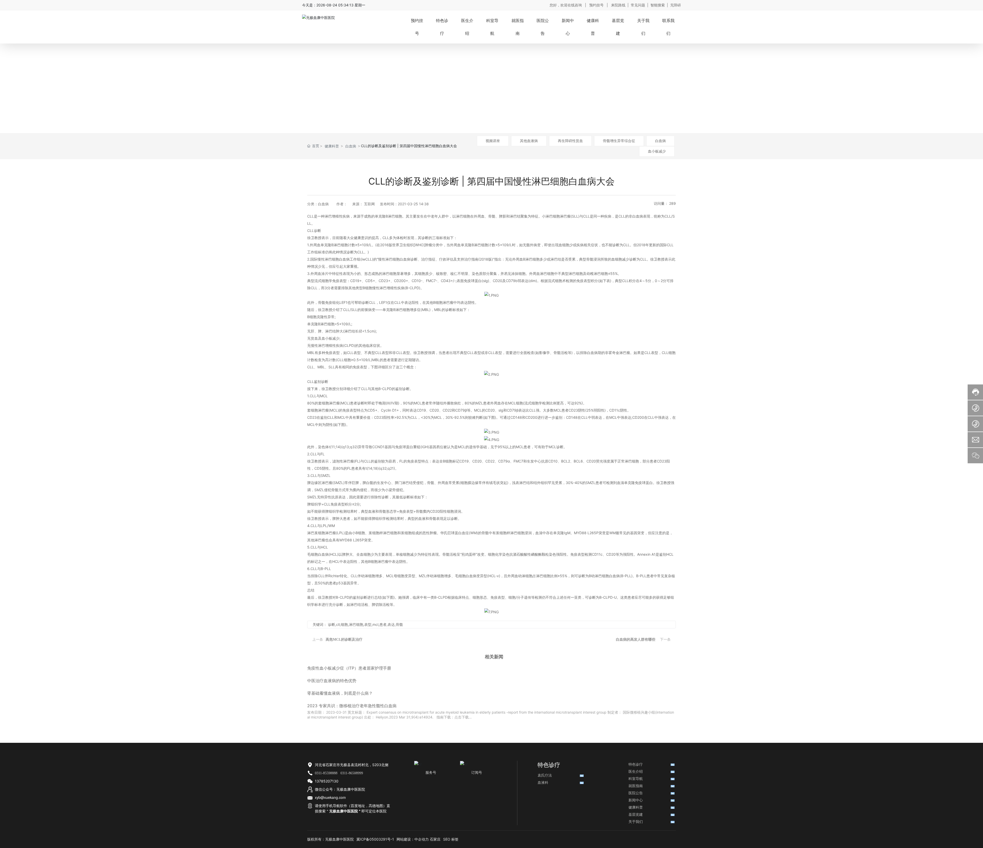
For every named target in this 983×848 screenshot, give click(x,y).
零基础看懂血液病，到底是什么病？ (340, 693)
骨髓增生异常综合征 (619, 140)
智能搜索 (657, 5)
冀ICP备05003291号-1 (375, 839)
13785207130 (326, 781)
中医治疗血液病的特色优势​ (331, 680)
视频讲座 (493, 140)
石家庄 (435, 839)
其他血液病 (529, 140)
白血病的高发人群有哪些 (635, 639)
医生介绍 (635, 771)
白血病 (660, 140)
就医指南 (635, 785)
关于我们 (635, 821)
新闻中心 (635, 800)
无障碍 (675, 5)
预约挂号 (596, 5)
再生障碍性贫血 (570, 140)
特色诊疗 (635, 764)
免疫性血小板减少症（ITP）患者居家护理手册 (349, 668)
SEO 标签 (450, 839)
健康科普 (332, 146)
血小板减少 (657, 151)
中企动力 (421, 839)
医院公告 (635, 793)
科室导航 (635, 778)
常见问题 (638, 5)
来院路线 (618, 5)
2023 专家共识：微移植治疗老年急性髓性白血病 (352, 705)
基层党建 (635, 814)
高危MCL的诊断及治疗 (344, 639)
